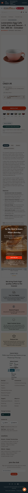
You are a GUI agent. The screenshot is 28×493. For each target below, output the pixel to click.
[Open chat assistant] (24, 489)
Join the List (14, 257)
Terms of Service (15, 264)
